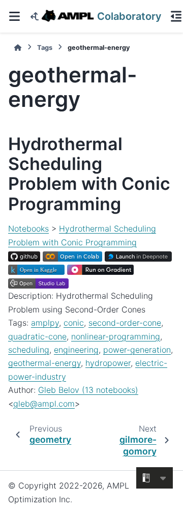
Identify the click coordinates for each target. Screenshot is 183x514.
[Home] (18, 47)
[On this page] (176, 16)
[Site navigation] (14, 16)
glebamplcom (44, 403)
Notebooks (28, 228)
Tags (44, 47)
